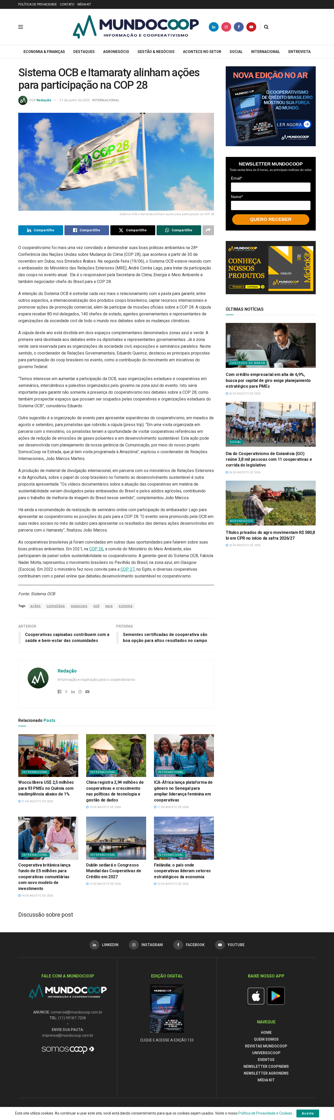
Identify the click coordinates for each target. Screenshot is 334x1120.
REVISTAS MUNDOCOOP (266, 1046)
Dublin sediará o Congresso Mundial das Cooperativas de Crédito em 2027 (113, 871)
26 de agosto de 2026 (244, 393)
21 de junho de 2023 (74, 100)
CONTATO (67, 4)
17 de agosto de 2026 (172, 807)
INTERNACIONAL (265, 52)
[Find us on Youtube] (251, 27)
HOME (266, 1032)
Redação (44, 100)
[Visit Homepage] (135, 27)
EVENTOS (266, 1060)
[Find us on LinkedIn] (214, 27)
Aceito (308, 1113)
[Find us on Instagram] (226, 27)
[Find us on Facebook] (239, 27)
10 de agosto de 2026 (172, 884)
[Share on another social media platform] (208, 230)
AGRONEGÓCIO (116, 52)
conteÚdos (56, 606)
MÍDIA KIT (84, 4)
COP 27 (128, 569)
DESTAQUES (84, 52)
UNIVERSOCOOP (266, 1053)
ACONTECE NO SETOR (202, 52)
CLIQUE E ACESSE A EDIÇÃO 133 (167, 1040)
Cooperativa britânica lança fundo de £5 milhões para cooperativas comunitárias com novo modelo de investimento (44, 877)
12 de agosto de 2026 (104, 884)
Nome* (237, 196)
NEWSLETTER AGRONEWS (266, 1073)
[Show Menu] (20, 27)
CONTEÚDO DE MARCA (247, 363)
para (109, 606)
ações (35, 606)
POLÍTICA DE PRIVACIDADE (37, 4)
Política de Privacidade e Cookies (265, 1113)
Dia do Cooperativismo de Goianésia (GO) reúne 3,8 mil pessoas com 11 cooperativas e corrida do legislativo (269, 459)
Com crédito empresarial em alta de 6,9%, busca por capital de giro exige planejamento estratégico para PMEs (268, 380)
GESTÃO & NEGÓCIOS (156, 52)
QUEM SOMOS (266, 1039)
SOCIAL (236, 52)
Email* (236, 178)
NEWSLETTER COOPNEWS (266, 1066)
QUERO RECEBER (270, 219)
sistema (126, 606)
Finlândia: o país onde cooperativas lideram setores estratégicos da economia (182, 871)
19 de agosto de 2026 (104, 807)
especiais (79, 606)
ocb (96, 606)
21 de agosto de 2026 (37, 801)
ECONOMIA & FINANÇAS (44, 52)
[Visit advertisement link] (271, 106)
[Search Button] (266, 26)
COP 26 (96, 548)
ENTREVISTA (299, 52)
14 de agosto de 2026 (37, 895)
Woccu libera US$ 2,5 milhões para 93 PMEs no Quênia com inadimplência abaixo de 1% (46, 788)
